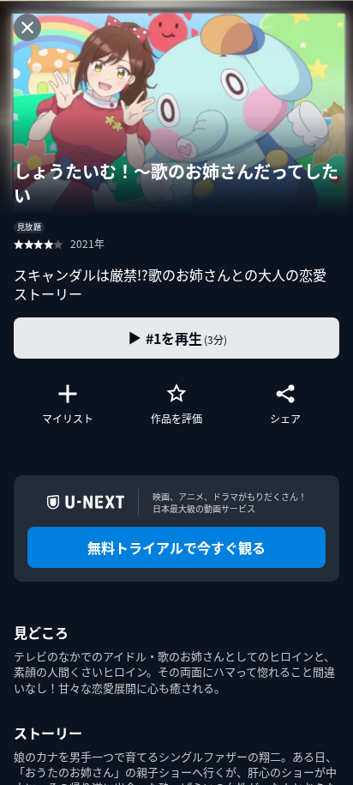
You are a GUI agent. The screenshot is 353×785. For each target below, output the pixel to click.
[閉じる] (27, 27)
